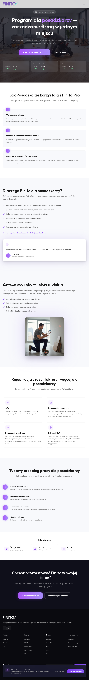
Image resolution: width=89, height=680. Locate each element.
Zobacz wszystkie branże (58, 595)
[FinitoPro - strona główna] (10, 4)
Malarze (27, 639)
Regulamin (71, 639)
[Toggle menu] (84, 4)
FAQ (47, 647)
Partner (49, 654)
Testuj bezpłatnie (28, 595)
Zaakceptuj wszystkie (75, 671)
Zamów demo (60, 52)
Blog (47, 650)
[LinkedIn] (5, 628)
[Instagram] (9, 628)
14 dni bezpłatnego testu (33, 52)
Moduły (5, 639)
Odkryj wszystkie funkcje (38, 233)
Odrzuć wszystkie (59, 671)
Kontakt (49, 643)
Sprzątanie (28, 650)
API (4, 647)
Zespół (48, 639)
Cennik (5, 643)
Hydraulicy (27, 647)
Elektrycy (27, 643)
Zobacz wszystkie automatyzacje (14, 233)
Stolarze (27, 654)
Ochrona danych (74, 643)
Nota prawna (72, 647)
